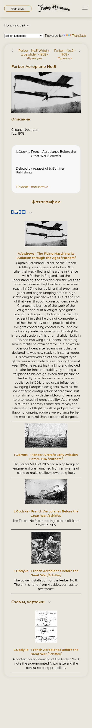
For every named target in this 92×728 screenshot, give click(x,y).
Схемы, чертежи (28, 602)
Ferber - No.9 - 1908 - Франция (65, 54)
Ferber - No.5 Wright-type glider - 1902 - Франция (34, 54)
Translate (79, 36)
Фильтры (17, 8)
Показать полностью (32, 187)
